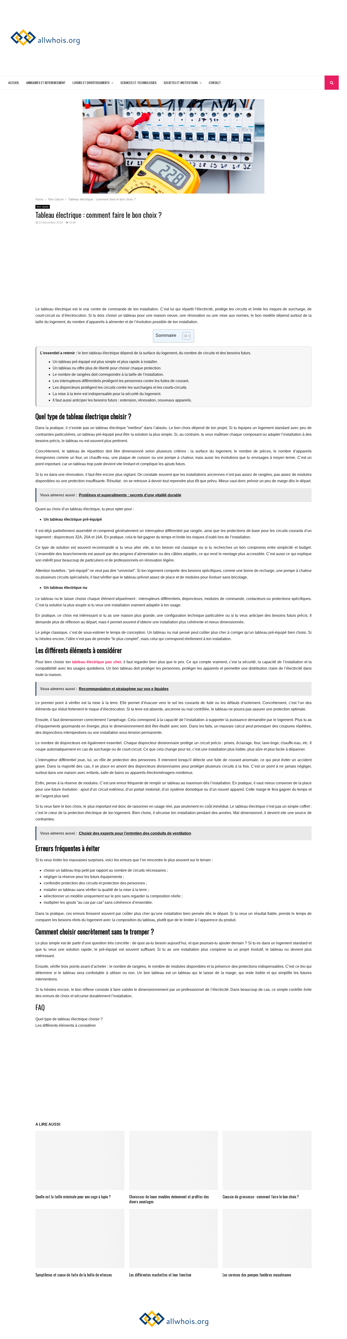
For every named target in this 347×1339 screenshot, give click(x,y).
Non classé (43, 206)
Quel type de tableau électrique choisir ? (69, 1019)
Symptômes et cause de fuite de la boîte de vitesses (73, 1275)
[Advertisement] (253, 38)
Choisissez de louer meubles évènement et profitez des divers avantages (169, 1199)
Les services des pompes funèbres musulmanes (257, 1275)
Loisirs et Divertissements (91, 82)
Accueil (13, 82)
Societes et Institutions (181, 82)
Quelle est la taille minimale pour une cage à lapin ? (73, 1197)
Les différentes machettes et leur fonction (160, 1275)
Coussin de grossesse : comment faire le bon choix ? (261, 1197)
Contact (215, 82)
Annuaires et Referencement (45, 82)
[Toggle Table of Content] (184, 336)
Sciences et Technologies (138, 82)
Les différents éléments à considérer (65, 1025)
